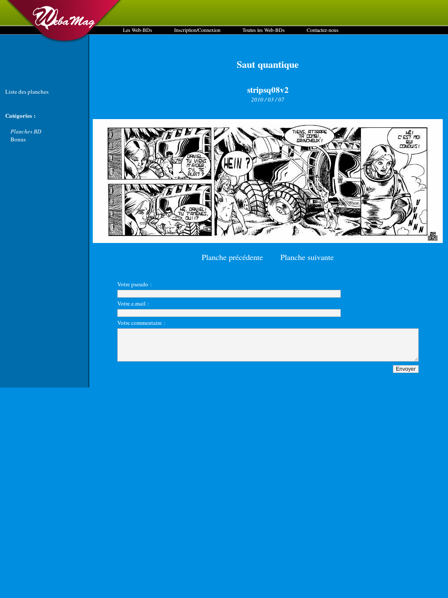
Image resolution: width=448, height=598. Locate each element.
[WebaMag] (64, 41)
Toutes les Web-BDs (263, 29)
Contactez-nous (323, 29)
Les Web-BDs (137, 29)
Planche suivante (307, 257)
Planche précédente (232, 257)
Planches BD (25, 131)
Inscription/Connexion (197, 29)
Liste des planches (27, 91)
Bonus (18, 139)
